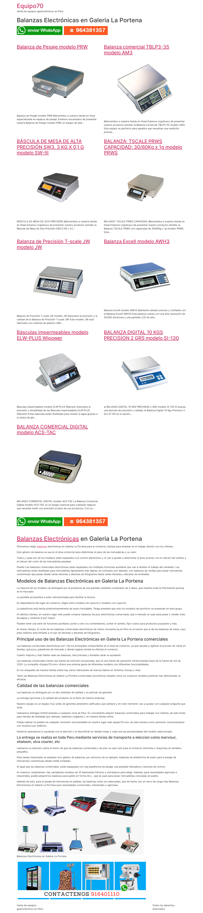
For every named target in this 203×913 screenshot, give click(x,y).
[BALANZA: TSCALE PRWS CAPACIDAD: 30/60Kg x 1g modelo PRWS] (145, 215)
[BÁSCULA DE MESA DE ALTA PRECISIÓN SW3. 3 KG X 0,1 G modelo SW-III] (58, 215)
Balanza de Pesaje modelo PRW (52, 47)
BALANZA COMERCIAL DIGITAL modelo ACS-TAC (52, 429)
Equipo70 (30, 5)
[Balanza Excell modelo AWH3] (145, 304)
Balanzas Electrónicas (48, 538)
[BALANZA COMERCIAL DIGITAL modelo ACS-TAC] (58, 495)
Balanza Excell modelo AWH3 (137, 241)
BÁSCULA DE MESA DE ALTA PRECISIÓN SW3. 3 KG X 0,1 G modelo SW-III (50, 147)
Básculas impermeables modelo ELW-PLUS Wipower (52, 335)
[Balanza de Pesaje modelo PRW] (58, 109)
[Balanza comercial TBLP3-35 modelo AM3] (145, 115)
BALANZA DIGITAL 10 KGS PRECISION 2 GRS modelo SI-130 (141, 335)
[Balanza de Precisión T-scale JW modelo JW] (58, 309)
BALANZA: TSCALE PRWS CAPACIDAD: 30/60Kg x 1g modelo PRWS (143, 147)
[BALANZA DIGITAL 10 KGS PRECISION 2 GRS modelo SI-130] (145, 400)
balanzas (42, 546)
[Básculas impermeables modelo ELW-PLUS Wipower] (58, 400)
